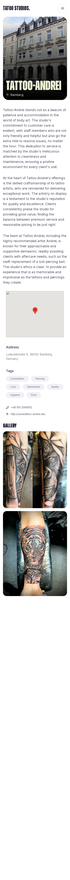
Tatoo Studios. (16, 8)
